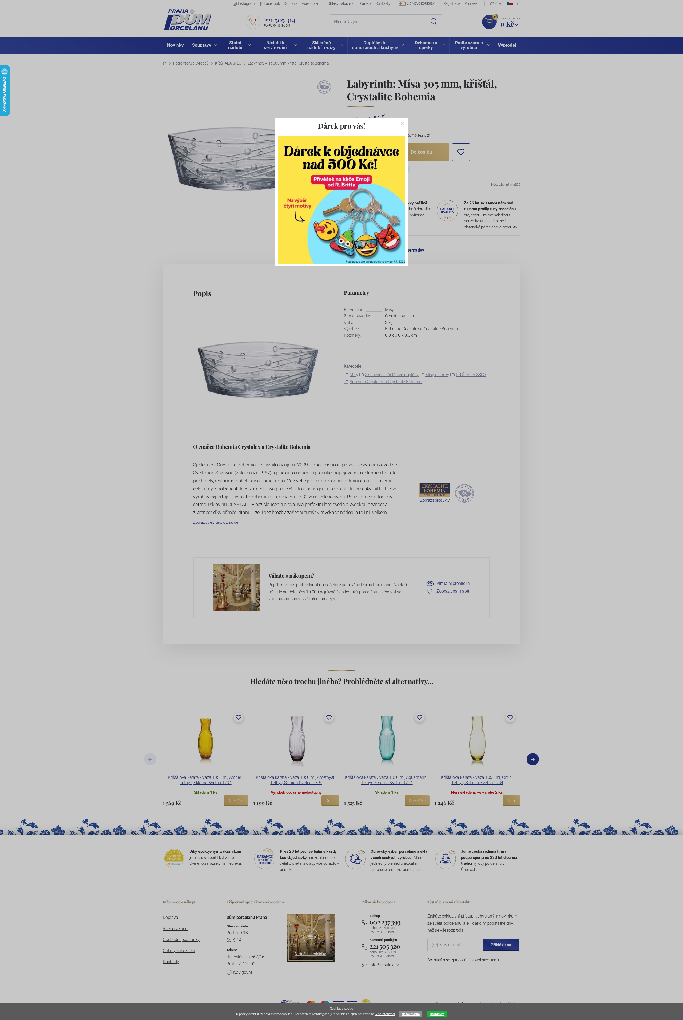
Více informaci (385, 1014)
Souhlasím (437, 1014)
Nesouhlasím (410, 1014)
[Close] (402, 123)
